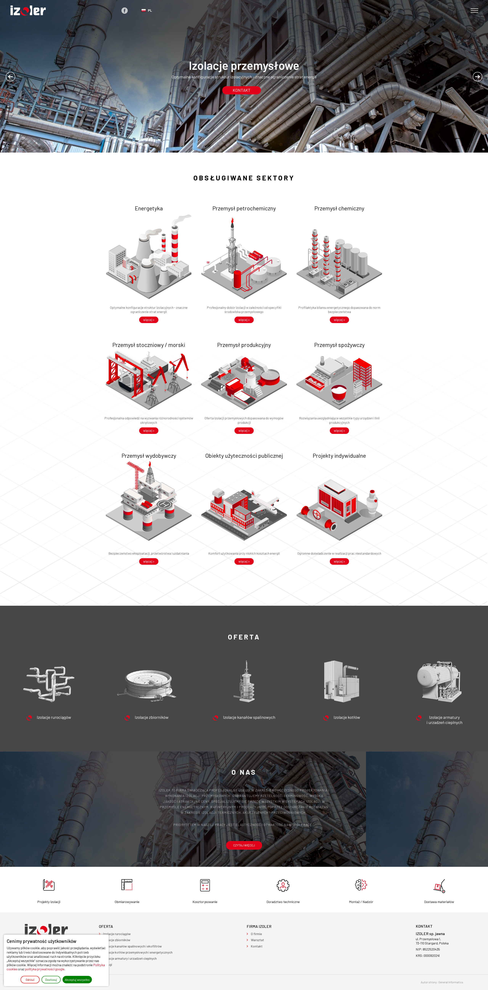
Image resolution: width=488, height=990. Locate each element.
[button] (10, 76)
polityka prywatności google (44, 969)
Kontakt (241, 90)
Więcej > (148, 320)
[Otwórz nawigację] (474, 10)
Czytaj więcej (244, 845)
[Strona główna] (28, 10)
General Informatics (450, 982)
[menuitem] (117, 934)
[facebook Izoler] (124, 10)
